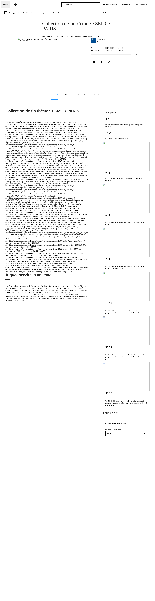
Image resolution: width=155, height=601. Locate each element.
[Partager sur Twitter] (109, 62)
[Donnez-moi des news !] (94, 62)
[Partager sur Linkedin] (116, 62)
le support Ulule (100, 13)
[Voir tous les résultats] (97, 4)
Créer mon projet (141, 4)
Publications (67, 95)
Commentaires (83, 95)
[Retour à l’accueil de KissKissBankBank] (14, 4)
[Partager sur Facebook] (101, 62)
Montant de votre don (113, 430)
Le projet (54, 95)
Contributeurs (99, 95)
